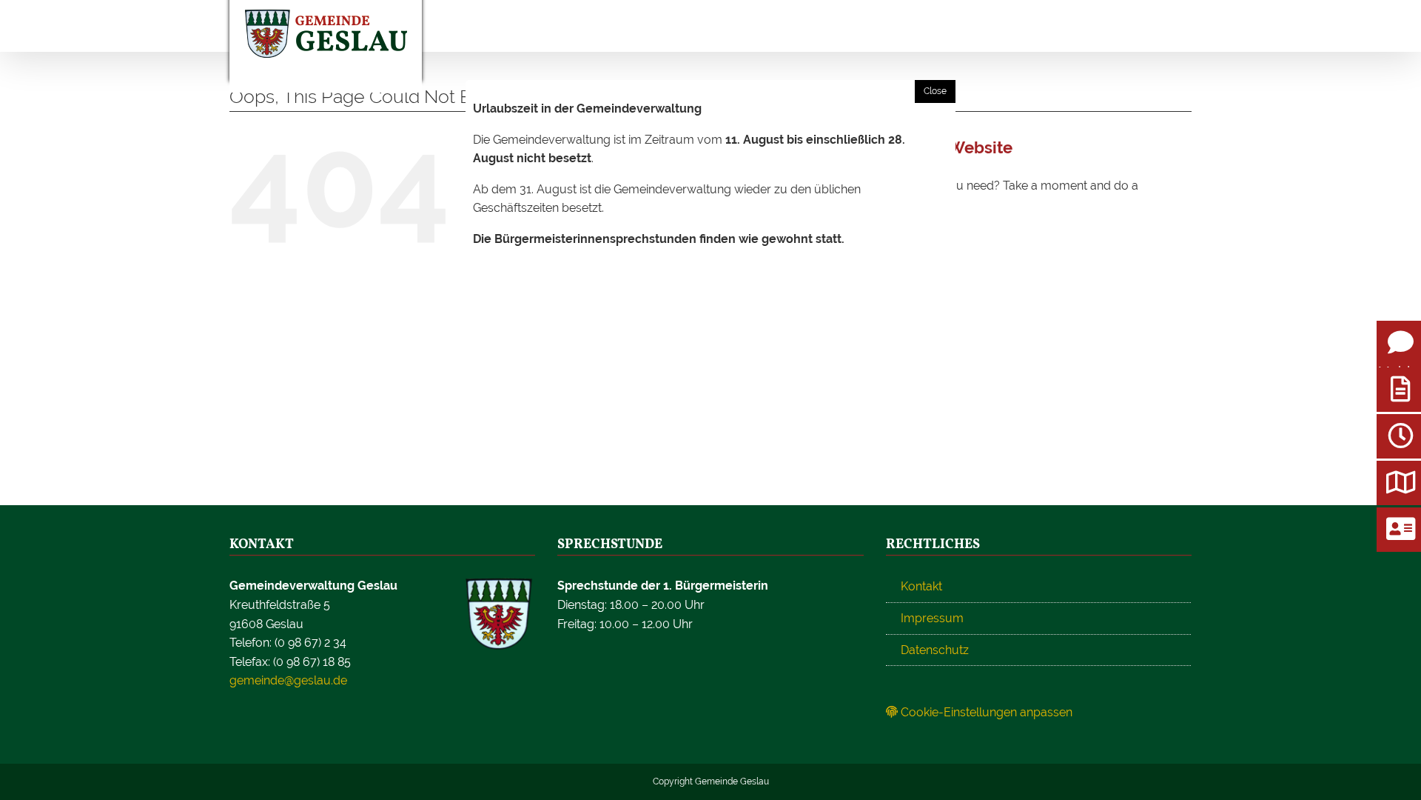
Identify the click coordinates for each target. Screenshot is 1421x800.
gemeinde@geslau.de (288, 680)
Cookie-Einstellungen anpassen (985, 712)
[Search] (1110, 26)
